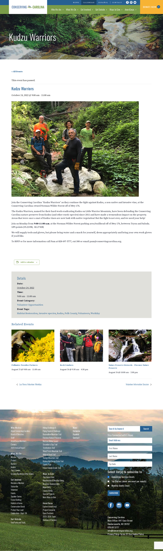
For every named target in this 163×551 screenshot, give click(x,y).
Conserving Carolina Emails (123, 476)
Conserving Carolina (28, 7)
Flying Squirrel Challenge (51, 431)
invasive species (47, 313)
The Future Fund (48, 477)
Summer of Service (49, 520)
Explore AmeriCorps (50, 506)
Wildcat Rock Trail (49, 454)
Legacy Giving (48, 490)
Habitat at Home (16, 503)
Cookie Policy (138, 534)
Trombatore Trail (49, 447)
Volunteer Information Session (137, 384)
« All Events (17, 71)
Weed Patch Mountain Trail (52, 451)
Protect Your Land (17, 509)
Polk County (71, 313)
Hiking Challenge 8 (49, 427)
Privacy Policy (113, 534)
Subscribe (14, 486)
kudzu (60, 313)
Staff (12, 437)
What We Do (71, 9)
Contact (117, 3)
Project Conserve (49, 509)
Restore (14, 463)
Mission (13, 457)
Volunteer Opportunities (30, 304)
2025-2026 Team (49, 516)
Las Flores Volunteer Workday (30, 384)
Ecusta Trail (47, 464)
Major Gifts (47, 487)
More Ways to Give (49, 497)
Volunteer (14, 489)
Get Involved (86, 9)
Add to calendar (27, 262)
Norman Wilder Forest (50, 441)
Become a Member (17, 483)
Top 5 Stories (15, 470)
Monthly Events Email (121, 485)
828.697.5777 (113, 527)
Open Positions (48, 513)
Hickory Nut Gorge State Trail (53, 461)
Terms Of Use (126, 534)
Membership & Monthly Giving (53, 480)
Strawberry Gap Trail (50, 444)
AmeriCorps (129, 9)
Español (103, 3)
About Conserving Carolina (20, 431)
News (76, 3)
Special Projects (48, 493)
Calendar (89, 3)
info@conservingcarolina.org (120, 530)
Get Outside (100, 9)
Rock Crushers (66, 365)
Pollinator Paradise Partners (24, 365)
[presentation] (32, 346)
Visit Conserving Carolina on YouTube (135, 2)
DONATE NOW (149, 7)
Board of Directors (17, 434)
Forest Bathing (16, 499)
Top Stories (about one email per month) (129, 481)
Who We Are (56, 9)
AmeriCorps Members (18, 441)
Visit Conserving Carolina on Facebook (127, 2)
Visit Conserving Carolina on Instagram (131, 2)
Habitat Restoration (27, 313)
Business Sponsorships (51, 483)
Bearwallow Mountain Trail (52, 434)
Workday (95, 313)
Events (13, 493)
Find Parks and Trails (18, 522)
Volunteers (84, 313)
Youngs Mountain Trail (50, 457)
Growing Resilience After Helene (22, 473)
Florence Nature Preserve (52, 437)
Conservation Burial (18, 506)
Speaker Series (16, 496)
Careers (14, 444)
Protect (13, 460)
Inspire (13, 467)
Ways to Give (115, 9)
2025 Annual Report (18, 447)
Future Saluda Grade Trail (52, 467)
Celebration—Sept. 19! (19, 513)
